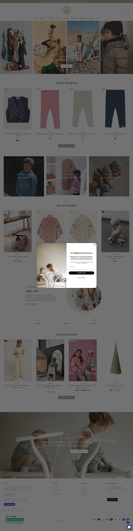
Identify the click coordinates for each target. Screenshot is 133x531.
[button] (129, 527)
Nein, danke (81, 277)
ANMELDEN (81, 273)
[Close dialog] (95, 245)
